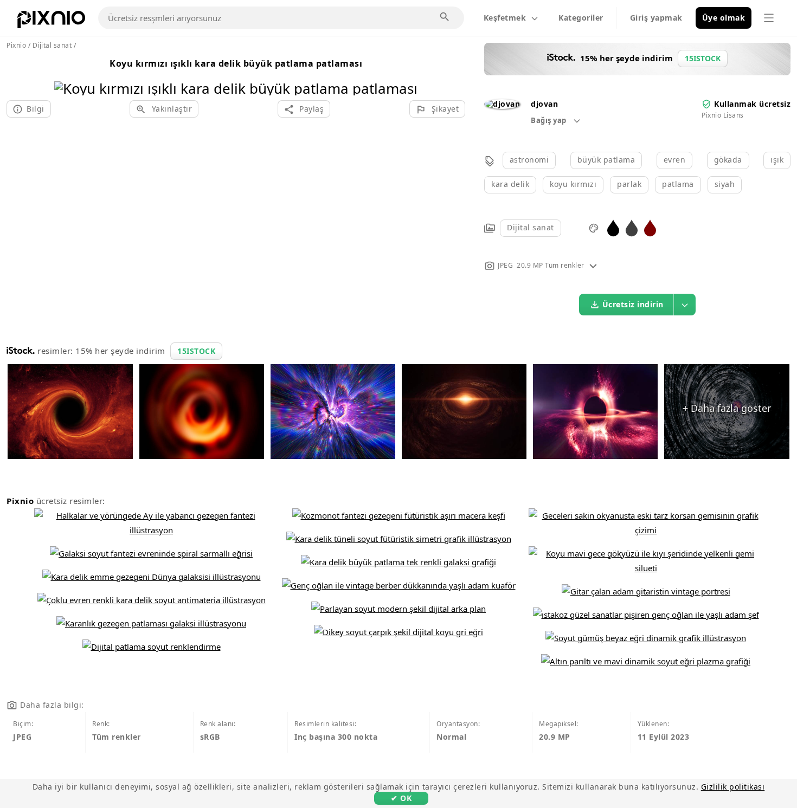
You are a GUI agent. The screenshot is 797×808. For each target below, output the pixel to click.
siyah (725, 184)
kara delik (510, 184)
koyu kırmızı (573, 184)
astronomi (529, 159)
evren (675, 159)
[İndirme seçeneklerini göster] (685, 304)
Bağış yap (549, 120)
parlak (629, 184)
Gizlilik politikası (733, 786)
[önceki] (66, 74)
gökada (728, 159)
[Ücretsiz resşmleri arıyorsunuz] (445, 17)
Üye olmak (723, 17)
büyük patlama (606, 159)
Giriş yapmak (656, 17)
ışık (776, 159)
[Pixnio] (51, 22)
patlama (678, 184)
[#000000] (613, 227)
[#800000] (650, 227)
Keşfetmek (505, 17)
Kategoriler (580, 17)
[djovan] (502, 104)
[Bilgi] (593, 265)
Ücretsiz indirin (633, 304)
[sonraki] (405, 74)
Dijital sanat (530, 227)
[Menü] (769, 18)
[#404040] (632, 227)
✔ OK (401, 798)
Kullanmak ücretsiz (752, 104)
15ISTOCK (196, 351)
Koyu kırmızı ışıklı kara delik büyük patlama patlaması (236, 63)
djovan (544, 104)
